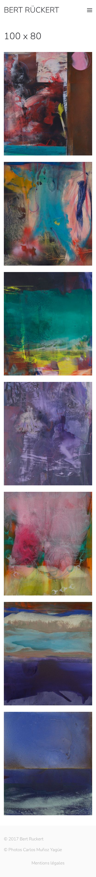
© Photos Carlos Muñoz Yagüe (33, 850)
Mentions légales (48, 863)
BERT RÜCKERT (31, 10)
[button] (89, 10)
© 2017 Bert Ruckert (24, 839)
